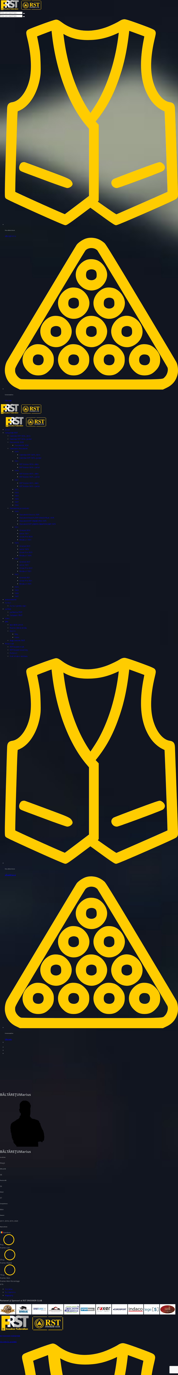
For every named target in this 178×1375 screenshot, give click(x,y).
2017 (16, 502)
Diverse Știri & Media (18, 628)
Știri (6, 621)
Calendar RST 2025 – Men (29, 455)
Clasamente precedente (19, 508)
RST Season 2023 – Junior (29, 477)
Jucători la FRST (16, 612)
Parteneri (13, 653)
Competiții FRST (11, 433)
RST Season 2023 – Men (29, 473)
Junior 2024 (24, 533)
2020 (16, 492)
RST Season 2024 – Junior (29, 467)
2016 (16, 505)
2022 (16, 480)
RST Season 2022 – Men (29, 483)
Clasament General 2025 (29, 514)
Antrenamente (11, 599)
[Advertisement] (89, 1074)
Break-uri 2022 (25, 571)
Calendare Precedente (19, 448)
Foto (16, 634)
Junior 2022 (24, 565)
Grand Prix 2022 (25, 568)
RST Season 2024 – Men (29, 464)
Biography (9, 1295)
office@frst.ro (10, 236)
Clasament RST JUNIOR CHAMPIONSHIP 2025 (37, 524)
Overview (8, 1289)
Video (7, 618)
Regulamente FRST (17, 640)
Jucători (8, 609)
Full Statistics (10, 1292)
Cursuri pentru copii (18, 606)
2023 (16, 470)
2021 (16, 489)
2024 (16, 461)
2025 (16, 451)
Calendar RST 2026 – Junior (21, 439)
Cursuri (8, 603)
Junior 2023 (24, 549)
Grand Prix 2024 (25, 536)
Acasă (7, 429)
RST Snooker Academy (19, 650)
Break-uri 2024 (25, 540)
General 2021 (24, 577)
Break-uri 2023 (25, 555)
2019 (16, 496)
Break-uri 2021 (25, 584)
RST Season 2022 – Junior (29, 486)
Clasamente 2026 (17, 442)
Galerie (12, 631)
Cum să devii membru (19, 656)
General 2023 (24, 546)
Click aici (8, 400)
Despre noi (9, 643)
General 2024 (24, 530)
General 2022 (24, 562)
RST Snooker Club (17, 647)
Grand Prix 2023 (25, 552)
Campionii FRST (16, 615)
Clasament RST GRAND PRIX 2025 (32, 521)
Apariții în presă (16, 625)
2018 (16, 499)
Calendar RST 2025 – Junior (30, 458)
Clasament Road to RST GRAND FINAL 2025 (36, 518)
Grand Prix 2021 (25, 581)
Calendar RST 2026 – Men (20, 436)
